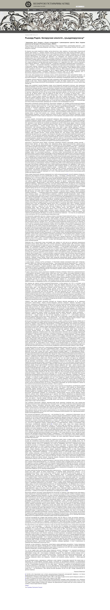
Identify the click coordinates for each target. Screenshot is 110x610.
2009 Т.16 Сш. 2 (33, 34)
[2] (51, 423)
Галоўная (27, 34)
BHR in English (78, 9)
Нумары (34, 9)
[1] (67, 174)
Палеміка (29, 587)
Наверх (27, 585)
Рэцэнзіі (40, 587)
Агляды (61, 9)
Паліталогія (35, 587)
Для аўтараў (53, 9)
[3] (67, 490)
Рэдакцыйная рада (43, 9)
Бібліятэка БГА (69, 9)
